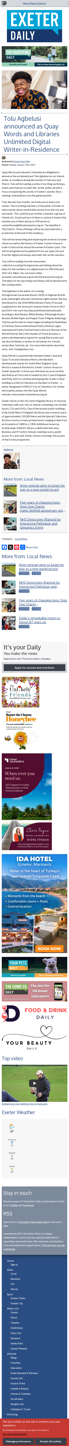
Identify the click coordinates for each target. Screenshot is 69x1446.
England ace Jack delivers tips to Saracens (24, 1103)
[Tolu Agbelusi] (13, 461)
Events (14, 1312)
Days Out (16, 1332)
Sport (10, 1294)
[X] (10, 547)
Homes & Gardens (21, 1393)
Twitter (13, 1205)
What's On (13, 1308)
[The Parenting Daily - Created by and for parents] (34, 56)
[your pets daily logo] (34, 967)
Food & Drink (18, 1383)
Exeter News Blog (22, 161)
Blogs (14, 1357)
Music (14, 1317)
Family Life (17, 1378)
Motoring (12, 1414)
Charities (36, 573)
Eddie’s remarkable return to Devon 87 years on (39, 620)
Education (16, 1367)
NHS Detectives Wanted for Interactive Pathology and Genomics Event (40, 523)
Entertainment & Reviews (24, 1372)
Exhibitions (17, 1327)
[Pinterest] (16, 547)
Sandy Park (17, 1343)
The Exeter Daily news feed (33, 1221)
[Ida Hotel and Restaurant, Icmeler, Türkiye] (34, 903)
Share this (32, 547)
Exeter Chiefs (18, 1298)
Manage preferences (18, 1441)
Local (14, 1273)
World (14, 1289)
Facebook (28, 1205)
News (10, 1269)
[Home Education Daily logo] (34, 991)
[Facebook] (4, 547)
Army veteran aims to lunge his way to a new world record (42, 487)
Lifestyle (11, 1353)
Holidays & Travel (20, 1409)
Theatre (15, 1322)
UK (12, 1283)
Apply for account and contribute (34, 667)
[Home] (34, 26)
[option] (34, 56)
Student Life (17, 1403)
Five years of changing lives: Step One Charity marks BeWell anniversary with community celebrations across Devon (42, 510)
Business (15, 1278)
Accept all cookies (50, 1441)
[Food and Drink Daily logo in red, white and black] (34, 1013)
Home (10, 1260)
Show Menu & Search (34, 3)
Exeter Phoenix (19, 1348)
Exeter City (17, 1303)
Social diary (17, 1398)
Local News (21, 538)
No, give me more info (15, 1434)
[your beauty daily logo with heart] (34, 1039)
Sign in (14, 1264)
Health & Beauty (20, 1388)
